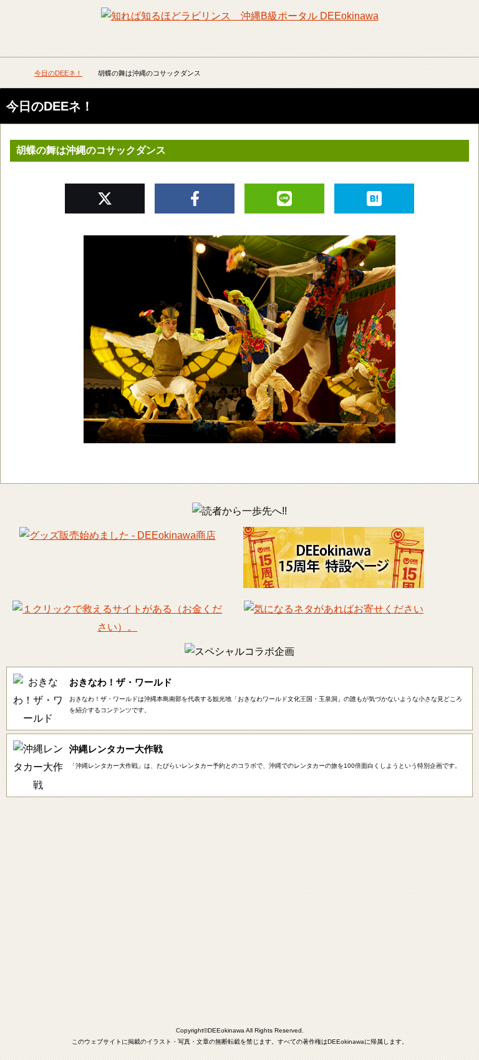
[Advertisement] (239, 900)
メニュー (22, 25)
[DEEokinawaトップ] (12, 74)
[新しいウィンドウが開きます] (117, 535)
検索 (457, 21)
